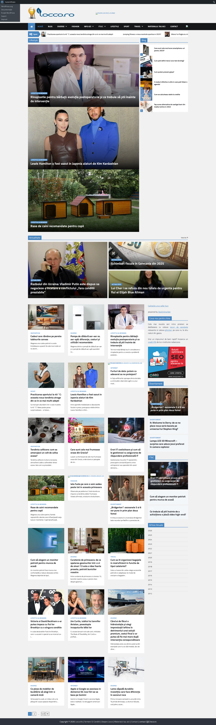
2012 (150, 593)
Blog (50, 26)
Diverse (60, 26)
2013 (150, 589)
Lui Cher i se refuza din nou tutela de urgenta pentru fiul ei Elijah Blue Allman (146, 290)
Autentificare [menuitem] (10, 2)
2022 (150, 548)
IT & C (100, 26)
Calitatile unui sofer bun (158, 305)
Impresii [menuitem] (4, 19)
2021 (150, 553)
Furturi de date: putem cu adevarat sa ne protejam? (123, 373)
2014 (150, 584)
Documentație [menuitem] (6, 10)
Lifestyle (114, 26)
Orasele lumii (76, 446)
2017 (150, 571)
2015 (150, 580)
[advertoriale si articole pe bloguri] (167, 377)
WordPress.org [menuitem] (7, 6)
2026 (150, 530)
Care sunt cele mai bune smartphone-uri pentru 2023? (169, 49)
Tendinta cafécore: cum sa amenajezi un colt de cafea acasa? (44, 452)
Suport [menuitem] (3, 16)
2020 (150, 557)
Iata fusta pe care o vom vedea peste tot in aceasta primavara (86, 486)
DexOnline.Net (164, 311)
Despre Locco (107, 721)
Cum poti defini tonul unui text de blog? (169, 61)
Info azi (87, 26)
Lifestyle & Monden (39, 93)
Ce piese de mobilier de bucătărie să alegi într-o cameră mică (42, 692)
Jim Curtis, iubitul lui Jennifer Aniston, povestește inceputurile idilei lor (85, 624)
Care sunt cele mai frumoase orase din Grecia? (85, 451)
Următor (47, 714)
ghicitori (168, 330)
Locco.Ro (79, 721)
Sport (126, 26)
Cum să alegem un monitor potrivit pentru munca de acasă (44, 563)
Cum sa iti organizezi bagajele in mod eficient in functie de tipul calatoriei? (125, 563)
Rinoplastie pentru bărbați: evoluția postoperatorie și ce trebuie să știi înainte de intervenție (83, 99)
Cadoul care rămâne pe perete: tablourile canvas (46, 338)
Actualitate (35, 280)
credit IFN (152, 342)
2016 (150, 575)
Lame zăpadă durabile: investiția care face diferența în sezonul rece (125, 692)
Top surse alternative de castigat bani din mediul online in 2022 (169, 105)
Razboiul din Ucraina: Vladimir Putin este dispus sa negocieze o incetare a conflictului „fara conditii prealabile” (64, 288)
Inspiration (35, 333)
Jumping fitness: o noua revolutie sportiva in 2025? (142, 34)
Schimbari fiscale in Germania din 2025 (137, 263)
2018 (150, 566)
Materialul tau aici (156, 26)
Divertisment (115, 504)
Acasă (40, 26)
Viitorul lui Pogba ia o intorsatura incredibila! (187, 34)
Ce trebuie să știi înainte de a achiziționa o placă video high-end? (168, 513)
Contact (174, 26)
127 (43, 713)
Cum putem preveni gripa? (164, 72)
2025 (150, 535)
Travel (137, 26)
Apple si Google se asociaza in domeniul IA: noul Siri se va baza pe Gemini (85, 692)
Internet (114, 368)
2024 (150, 539)
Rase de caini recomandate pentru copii (57, 226)
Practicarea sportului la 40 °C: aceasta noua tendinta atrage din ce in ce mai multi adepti (80, 34)
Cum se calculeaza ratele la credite (167, 94)
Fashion (75, 26)
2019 (150, 562)
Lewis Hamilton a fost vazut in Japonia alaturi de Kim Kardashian (74, 164)
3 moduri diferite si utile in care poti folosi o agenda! (170, 83)
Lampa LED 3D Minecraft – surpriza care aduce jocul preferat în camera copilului (167, 444)
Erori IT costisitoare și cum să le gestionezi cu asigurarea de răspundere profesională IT (125, 452)
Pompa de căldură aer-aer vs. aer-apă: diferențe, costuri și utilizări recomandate (85, 339)
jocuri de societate (179, 327)
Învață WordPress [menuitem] (8, 13)
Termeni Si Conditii (92, 721)
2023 (150, 544)
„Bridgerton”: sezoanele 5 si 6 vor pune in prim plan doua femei (125, 510)
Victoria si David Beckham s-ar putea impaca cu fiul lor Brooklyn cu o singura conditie (46, 624)
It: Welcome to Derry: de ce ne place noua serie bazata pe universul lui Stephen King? (165, 426)
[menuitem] (2, 2)
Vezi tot (183, 237)
